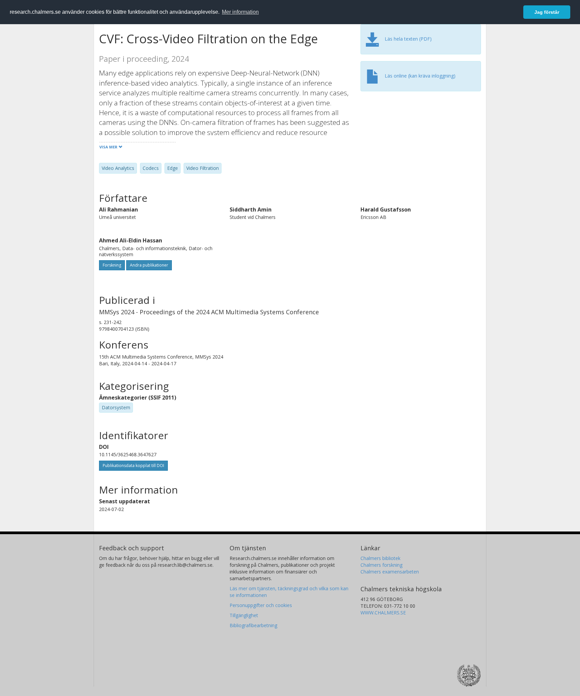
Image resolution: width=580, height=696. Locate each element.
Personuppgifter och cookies (261, 605)
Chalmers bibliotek (380, 558)
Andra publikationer (149, 265)
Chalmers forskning (381, 565)
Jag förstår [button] (546, 12)
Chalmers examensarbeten (389, 571)
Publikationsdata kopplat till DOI (133, 465)
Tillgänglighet (244, 615)
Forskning (112, 265)
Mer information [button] (240, 12)
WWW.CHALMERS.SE (383, 612)
